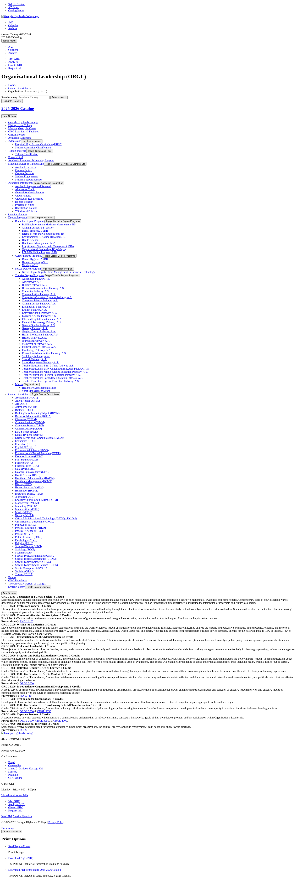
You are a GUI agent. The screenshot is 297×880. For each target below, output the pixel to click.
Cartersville (14, 765)
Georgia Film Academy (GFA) (31, 471)
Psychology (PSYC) (26, 540)
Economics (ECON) (26, 440)
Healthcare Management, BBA (39, 243)
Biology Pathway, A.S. (34, 284)
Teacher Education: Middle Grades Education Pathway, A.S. (55, 371)
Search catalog (9, 97)
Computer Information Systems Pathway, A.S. (47, 297)
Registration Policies (26, 207)
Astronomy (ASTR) (26, 406)
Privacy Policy (56, 822)
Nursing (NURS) (24, 515)
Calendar (13, 25)
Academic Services (25, 167)
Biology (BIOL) (24, 409)
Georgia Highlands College (23, 122)
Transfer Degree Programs (29, 275)
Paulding (13, 774)
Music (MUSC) (23, 512)
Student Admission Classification (33, 147)
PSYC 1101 (26, 695)
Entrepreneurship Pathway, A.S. (39, 312)
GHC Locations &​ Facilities (23, 131)
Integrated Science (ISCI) (29, 493)
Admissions (14, 140)
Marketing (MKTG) (26, 506)
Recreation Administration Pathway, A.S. (44, 353)
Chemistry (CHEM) (26, 419)
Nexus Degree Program (28, 268)
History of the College (20, 125)
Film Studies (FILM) (26, 459)
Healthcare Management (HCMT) (33, 481)
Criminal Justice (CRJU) (28, 428)
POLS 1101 (26, 729)
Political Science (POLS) (28, 537)
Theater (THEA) (24, 574)
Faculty (12, 577)
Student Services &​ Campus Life (26, 163)
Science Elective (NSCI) (28, 546)
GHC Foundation (17, 580)
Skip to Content (16, 4)
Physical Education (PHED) (30, 527)
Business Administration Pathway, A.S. (43, 288)
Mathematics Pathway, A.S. (37, 343)
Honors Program (24, 201)
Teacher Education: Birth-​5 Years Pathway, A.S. (48, 365)
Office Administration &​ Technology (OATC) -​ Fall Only (46, 518)
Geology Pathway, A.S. (35, 328)
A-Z (10, 22)
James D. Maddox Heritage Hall (25, 768)
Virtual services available (14, 795)
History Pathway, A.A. (34, 337)
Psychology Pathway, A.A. (36, 350)
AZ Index (13, 7)
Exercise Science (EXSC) (29, 456)
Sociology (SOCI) (25, 549)
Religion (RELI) (24, 543)
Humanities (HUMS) (26, 490)
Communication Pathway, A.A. (39, 294)
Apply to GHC (16, 61)
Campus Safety (23, 170)
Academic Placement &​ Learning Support (31, 160)
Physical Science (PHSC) (29, 530)
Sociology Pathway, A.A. (36, 356)
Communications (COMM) (30, 422)
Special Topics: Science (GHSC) (33, 561)
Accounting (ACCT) (26, 397)
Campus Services (24, 173)
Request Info (15, 68)
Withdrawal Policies (26, 211)
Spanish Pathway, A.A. (34, 359)
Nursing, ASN (30, 265)
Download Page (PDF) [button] (20, 858)
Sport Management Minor (36, 390)
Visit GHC (14, 58)
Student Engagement (26, 176)
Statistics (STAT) (24, 571)
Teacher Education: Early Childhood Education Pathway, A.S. (56, 368)
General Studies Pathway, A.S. (38, 325)
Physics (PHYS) (24, 533)
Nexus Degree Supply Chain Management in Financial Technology (58, 272)
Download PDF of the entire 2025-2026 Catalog (34, 869)
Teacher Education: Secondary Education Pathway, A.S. (52, 377)
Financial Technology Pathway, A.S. (42, 322)
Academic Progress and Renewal (33, 186)
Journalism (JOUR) (25, 496)
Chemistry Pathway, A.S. (35, 291)
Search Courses (16, 586)
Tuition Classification (26, 154)
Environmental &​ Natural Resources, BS (44, 236)
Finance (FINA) (24, 462)
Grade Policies (23, 195)
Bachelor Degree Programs (30, 221)
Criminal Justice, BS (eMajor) (38, 227)
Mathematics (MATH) (27, 509)
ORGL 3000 (27, 683)
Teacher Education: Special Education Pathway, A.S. (50, 381)
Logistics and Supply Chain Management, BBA (48, 246)
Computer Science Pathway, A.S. (40, 300)
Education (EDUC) (25, 444)
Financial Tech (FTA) (27, 465)
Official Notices (16, 134)
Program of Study (24, 204)
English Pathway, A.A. (34, 309)
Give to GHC (15, 65)
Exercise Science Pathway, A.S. (39, 315)
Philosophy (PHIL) (25, 524)
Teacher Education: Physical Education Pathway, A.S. (51, 374)
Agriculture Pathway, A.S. (36, 278)
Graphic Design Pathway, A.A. (39, 331)
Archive (12, 28)
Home (11, 85)
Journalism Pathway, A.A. (36, 340)
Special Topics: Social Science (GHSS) (36, 564)
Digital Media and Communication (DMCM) (39, 437)
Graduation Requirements (29, 198)
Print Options (9, 116)
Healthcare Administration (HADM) (34, 478)
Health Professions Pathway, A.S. (40, 334)
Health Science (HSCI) (27, 475)
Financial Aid (15, 157)
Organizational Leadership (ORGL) (34, 521)
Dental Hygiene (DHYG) (29, 434)
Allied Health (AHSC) (27, 400)
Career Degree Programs (28, 255)
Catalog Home (16, 10)
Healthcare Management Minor (39, 387)
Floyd (11, 762)
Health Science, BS (32, 240)
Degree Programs (17, 217)
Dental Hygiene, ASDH (35, 259)
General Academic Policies (29, 192)
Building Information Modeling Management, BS (49, 224)
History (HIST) (23, 484)
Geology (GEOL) (25, 468)
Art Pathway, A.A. (32, 281)
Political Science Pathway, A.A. (39, 346)
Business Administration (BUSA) (33, 416)
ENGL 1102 (26, 621)
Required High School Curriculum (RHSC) (38, 144)
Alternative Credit (25, 189)
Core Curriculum (17, 214)
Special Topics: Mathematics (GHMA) (36, 558)
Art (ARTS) (21, 403)
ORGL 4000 (60, 720)
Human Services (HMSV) (29, 487)
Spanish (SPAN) (24, 552)
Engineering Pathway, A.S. (36, 306)
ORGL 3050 (44, 711)
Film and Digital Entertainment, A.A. (42, 319)
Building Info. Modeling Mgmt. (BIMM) (37, 413)
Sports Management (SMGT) (31, 568)
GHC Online (15, 777)
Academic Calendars (19, 137)
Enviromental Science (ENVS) (32, 450)
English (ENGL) (24, 447)
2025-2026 (17, 108)
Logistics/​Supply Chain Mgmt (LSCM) (36, 499)
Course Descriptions (19, 88)
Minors (19, 384)
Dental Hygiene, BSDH (35, 230)
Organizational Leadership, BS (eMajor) (44, 249)
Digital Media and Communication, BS (43, 233)
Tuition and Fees (17, 150)
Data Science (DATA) (27, 431)
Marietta (12, 771)
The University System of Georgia (27, 583)
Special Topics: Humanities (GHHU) (35, 555)
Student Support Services (28, 179)
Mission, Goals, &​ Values (22, 128)
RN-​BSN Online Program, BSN (39, 252)
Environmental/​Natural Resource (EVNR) (38, 453)
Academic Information (20, 182)
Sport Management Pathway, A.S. (40, 362)
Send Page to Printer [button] (19, 846)
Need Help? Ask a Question (16, 816)
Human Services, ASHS (35, 262)
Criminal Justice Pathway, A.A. (39, 303)
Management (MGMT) (27, 502)
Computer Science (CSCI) (29, 425)
